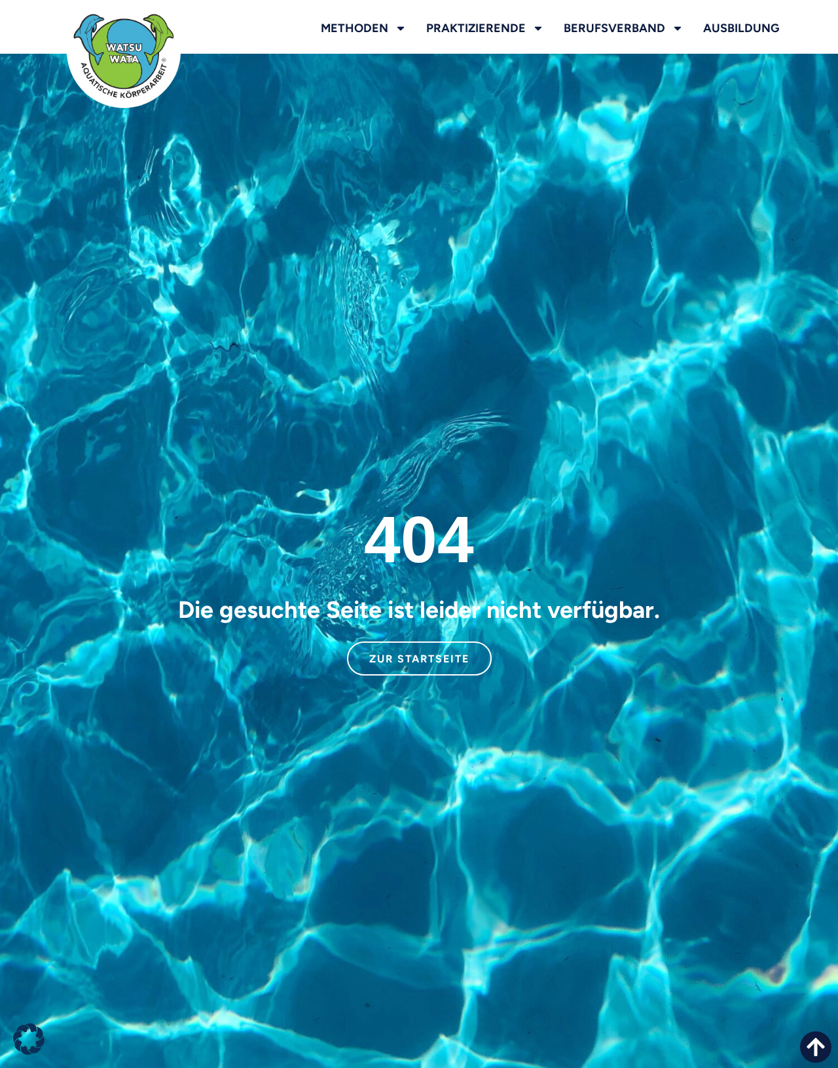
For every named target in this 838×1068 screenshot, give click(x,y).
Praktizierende (476, 28)
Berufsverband (614, 28)
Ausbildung (741, 28)
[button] (29, 1039)
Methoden (354, 28)
